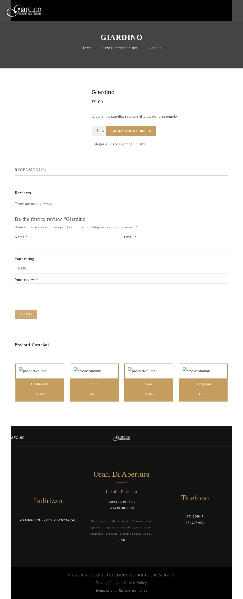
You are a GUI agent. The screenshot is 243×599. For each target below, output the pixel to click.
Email (130, 237)
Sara (148, 384)
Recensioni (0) (30, 170)
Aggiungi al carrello (130, 131)
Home (86, 48)
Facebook (224, 10)
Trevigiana (203, 384)
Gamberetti (39, 384)
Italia (94, 384)
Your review (26, 280)
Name (21, 237)
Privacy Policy (108, 583)
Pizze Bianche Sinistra (119, 48)
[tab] (34, 170)
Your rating (24, 259)
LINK (121, 539)
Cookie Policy (135, 583)
